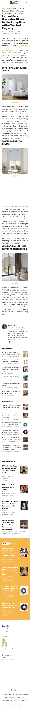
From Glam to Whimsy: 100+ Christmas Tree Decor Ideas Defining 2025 (10, 415)
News (10, 8)
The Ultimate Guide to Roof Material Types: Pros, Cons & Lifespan (12, 360)
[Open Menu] (3, 2)
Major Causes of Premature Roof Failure (11, 384)
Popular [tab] (13, 543)
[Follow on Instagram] (15, 689)
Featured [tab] (5, 543)
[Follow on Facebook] (11, 689)
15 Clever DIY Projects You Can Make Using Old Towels (10, 377)
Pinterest (15, 102)
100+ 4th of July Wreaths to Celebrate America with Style (10, 431)
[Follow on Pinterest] (18, 689)
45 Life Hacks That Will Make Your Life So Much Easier (11, 392)
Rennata (6, 31)
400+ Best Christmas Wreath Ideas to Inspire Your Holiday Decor (11, 423)
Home (4, 8)
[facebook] (9, 342)
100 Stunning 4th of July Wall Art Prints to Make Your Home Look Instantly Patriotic (11, 407)
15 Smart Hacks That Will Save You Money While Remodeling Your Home (11, 369)
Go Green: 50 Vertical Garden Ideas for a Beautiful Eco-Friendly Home (11, 438)
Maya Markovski (8, 531)
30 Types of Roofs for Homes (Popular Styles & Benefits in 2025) (11, 353)
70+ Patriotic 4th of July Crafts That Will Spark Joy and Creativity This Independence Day (11, 447)
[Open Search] (27, 2)
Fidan (5, 475)
